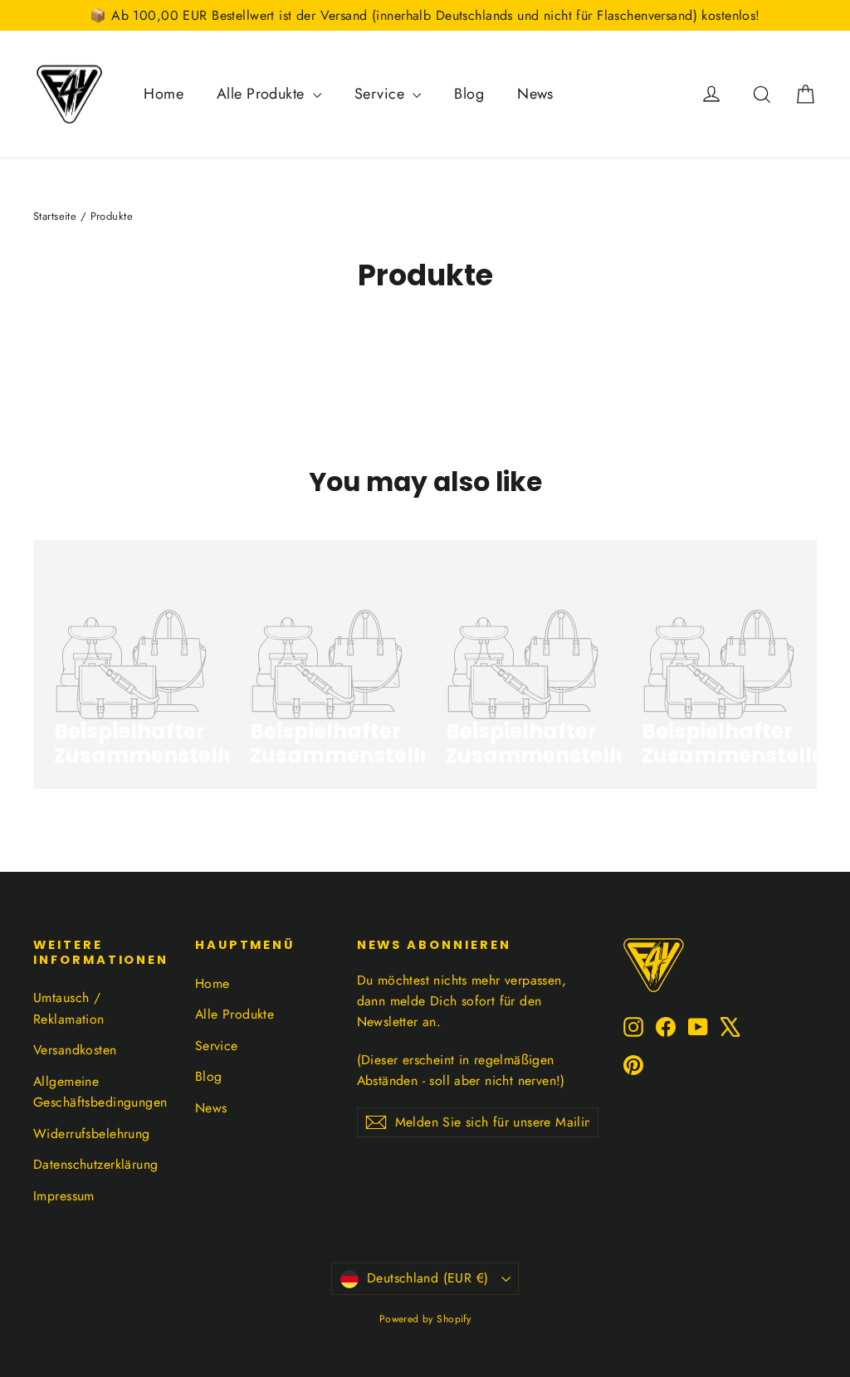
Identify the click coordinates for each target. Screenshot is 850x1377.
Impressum (64, 1195)
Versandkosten (75, 1049)
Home (163, 94)
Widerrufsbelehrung (91, 1133)
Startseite (54, 216)
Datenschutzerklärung (96, 1164)
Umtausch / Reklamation (69, 1008)
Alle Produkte (263, 94)
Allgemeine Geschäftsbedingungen (100, 1092)
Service (381, 94)
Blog (469, 94)
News (535, 94)
